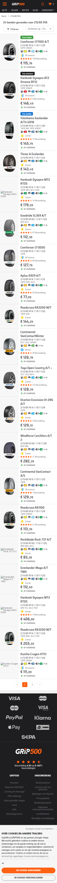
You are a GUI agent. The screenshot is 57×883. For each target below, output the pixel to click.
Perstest (14, 782)
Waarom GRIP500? (14, 787)
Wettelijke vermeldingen (42, 818)
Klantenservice (43, 782)
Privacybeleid (42, 798)
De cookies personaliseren (28, 878)
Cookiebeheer (42, 813)
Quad (35, 10)
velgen (14, 10)
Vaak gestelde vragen (14, 800)
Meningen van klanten (43, 793)
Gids (14, 809)
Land (14, 804)
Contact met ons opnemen (43, 788)
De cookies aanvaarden (28, 870)
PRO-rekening (14, 796)
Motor (25, 10)
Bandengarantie (14, 813)
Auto (4, 10)
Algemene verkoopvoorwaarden (42, 808)
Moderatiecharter (42, 802)
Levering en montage (14, 791)
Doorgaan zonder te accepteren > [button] (40, 828)
